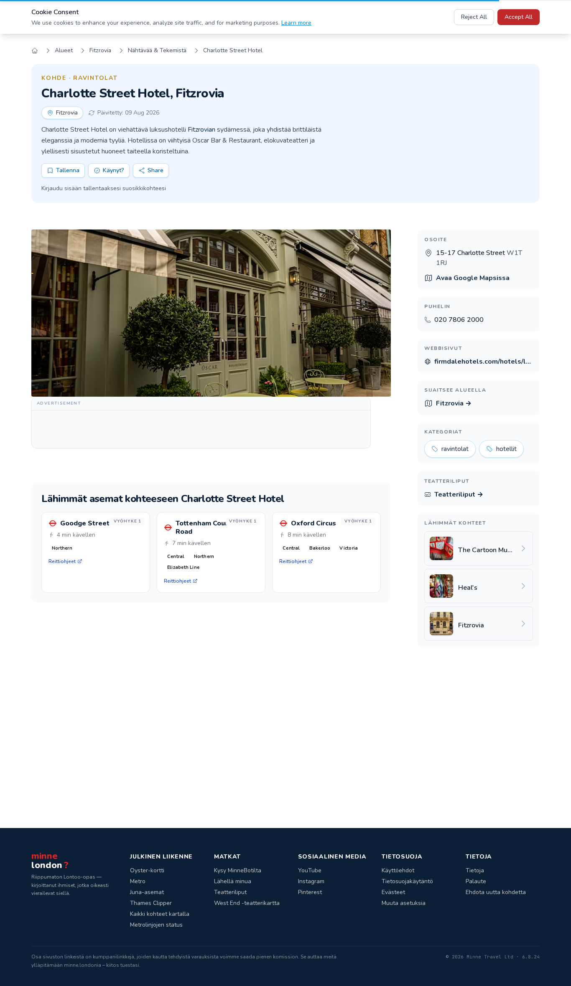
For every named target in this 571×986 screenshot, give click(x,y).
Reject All (474, 17)
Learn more (296, 23)
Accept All (519, 17)
